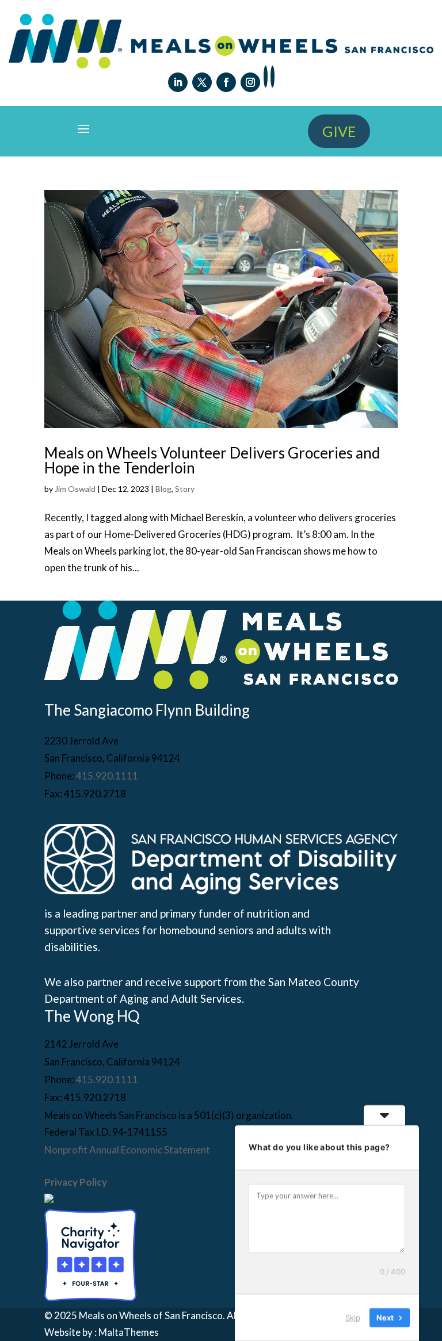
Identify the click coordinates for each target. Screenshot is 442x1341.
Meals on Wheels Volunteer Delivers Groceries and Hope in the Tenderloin (212, 460)
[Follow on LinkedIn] (178, 82)
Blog (163, 489)
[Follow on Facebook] (226, 82)
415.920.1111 (107, 776)
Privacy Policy (75, 1182)
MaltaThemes (128, 1332)
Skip (352, 1317)
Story (185, 489)
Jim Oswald (75, 489)
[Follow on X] (202, 82)
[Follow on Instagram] (250, 82)
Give (339, 131)
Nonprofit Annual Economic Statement (127, 1150)
